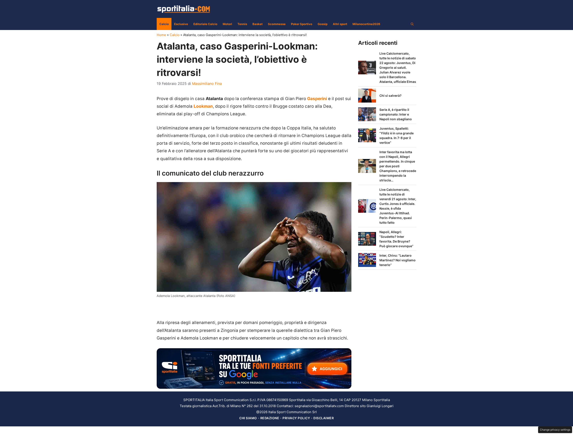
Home (161, 35)
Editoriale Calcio (205, 24)
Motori (227, 24)
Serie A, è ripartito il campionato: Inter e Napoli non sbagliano (395, 114)
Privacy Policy (296, 418)
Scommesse (277, 24)
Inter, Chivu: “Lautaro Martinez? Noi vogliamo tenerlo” (397, 260)
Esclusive (181, 24)
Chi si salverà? (390, 95)
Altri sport (340, 24)
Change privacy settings (555, 429)
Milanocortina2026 (366, 24)
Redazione (269, 418)
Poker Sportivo (301, 24)
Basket (257, 24)
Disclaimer (323, 418)
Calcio (164, 24)
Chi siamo (248, 418)
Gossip (322, 24)
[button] (412, 24)
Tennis (242, 24)
